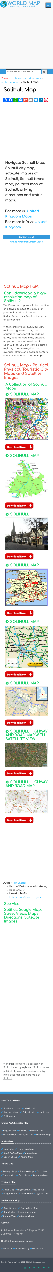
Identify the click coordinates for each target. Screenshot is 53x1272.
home (18, 78)
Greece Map (9, 1175)
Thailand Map (8, 1182)
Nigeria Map (23, 1190)
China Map (8, 1190)
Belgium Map (9, 1131)
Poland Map (26, 1157)
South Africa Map (12, 1108)
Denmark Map (43, 1135)
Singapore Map (11, 1112)
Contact (5, 1223)
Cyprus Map (42, 1194)
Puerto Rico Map (29, 1208)
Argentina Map (40, 1175)
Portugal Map (10, 1171)
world (27, 78)
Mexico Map (31, 1108)
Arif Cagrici (19, 883)
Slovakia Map (10, 1208)
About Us (7, 1249)
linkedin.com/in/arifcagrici (25, 897)
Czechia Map (10, 1157)
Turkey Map (7, 1164)
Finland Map (9, 1135)
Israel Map (9, 1149)
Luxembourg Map (27, 1212)
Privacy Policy (22, 1249)
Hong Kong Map (26, 1149)
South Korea (26, 1194)
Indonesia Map (26, 1216)
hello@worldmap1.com (22, 1241)
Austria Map (7, 1141)
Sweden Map (36, 1131)
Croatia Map (9, 1216)
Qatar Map (42, 1171)
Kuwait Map (9, 1212)
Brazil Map (24, 1175)
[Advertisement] (26, 38)
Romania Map (27, 1171)
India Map (45, 1112)
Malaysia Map (26, 1135)
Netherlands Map (10, 1200)
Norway (23, 1131)
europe (37, 78)
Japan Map (31, 1153)
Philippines (9, 1116)
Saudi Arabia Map (13, 1153)
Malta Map (38, 1190)
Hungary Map (10, 1194)
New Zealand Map (10, 1101)
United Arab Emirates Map (15, 1123)
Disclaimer (37, 1249)
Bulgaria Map (29, 1112)
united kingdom (10, 82)
